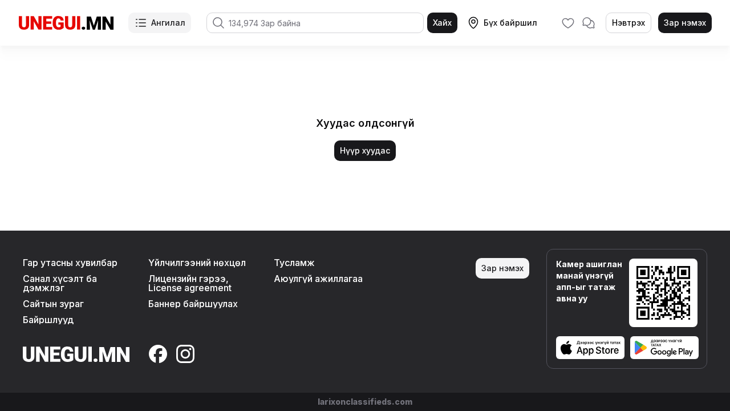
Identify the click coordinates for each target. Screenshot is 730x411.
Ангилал (168, 22)
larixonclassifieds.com (365, 401)
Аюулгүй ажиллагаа (318, 278)
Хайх (442, 22)
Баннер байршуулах (193, 303)
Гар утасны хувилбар (70, 262)
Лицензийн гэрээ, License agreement (190, 283)
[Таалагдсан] (568, 23)
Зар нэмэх (685, 22)
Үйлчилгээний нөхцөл (197, 262)
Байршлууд (48, 319)
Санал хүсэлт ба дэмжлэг (60, 283)
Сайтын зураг (53, 303)
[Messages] (588, 23)
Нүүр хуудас (365, 150)
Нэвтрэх (628, 22)
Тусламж (294, 262)
